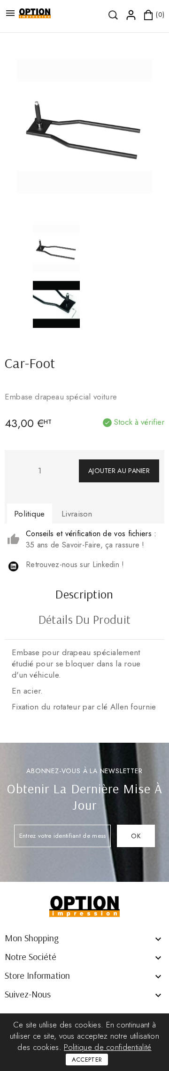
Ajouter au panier (119, 470)
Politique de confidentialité (107, 1047)
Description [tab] (84, 595)
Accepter (87, 1059)
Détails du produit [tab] (84, 620)
